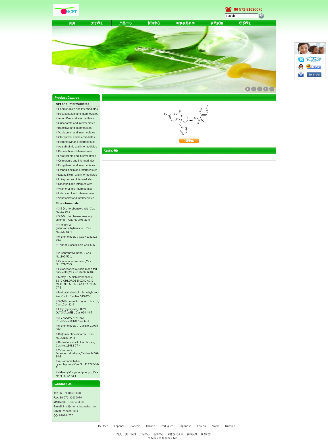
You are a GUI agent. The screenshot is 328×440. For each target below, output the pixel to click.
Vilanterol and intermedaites (75, 188)
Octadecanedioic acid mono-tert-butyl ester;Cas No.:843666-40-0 (77, 271)
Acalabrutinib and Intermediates (77, 146)
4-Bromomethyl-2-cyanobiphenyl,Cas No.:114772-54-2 (77, 364)
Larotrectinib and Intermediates (77, 156)
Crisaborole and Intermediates (76, 123)
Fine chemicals (67, 203)
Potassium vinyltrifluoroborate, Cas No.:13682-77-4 (75, 344)
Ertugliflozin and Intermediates (76, 165)
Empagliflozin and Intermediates (77, 170)
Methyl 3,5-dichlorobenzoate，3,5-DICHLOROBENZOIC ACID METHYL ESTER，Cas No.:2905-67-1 (76, 282)
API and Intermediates (72, 104)
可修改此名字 (185, 23)
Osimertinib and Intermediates (76, 160)
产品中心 (125, 23)
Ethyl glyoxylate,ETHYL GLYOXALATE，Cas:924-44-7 (74, 311)
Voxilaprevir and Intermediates (76, 132)
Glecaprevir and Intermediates (76, 137)
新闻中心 (154, 23)
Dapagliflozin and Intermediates (77, 174)
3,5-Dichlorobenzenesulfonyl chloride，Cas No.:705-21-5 (74, 218)
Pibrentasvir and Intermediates (76, 141)
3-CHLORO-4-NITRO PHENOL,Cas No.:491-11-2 (72, 319)
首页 (72, 23)
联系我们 (245, 23)
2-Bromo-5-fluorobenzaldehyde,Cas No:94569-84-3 (77, 353)
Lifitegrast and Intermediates (75, 179)
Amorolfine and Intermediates (76, 118)
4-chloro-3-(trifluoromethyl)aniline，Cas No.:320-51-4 (73, 228)
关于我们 (97, 23)
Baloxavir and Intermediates (75, 127)
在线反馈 (217, 23)
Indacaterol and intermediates (76, 193)
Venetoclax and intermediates (76, 198)
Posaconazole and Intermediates (78, 113)
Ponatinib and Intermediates (75, 151)
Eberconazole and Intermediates (78, 109)
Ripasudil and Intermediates (75, 184)
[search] (261, 16)
